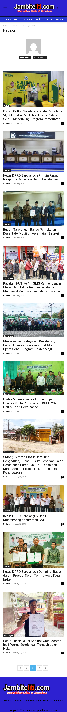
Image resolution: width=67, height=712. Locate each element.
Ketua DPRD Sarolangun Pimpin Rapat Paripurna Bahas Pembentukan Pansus (31, 177)
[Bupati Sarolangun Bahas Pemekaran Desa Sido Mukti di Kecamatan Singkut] (33, 208)
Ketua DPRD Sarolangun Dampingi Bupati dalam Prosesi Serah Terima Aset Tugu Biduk (32, 575)
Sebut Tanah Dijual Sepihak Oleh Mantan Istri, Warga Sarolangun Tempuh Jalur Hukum (32, 644)
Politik (6, 106)
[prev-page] (20, 668)
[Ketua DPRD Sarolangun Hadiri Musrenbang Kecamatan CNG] (33, 498)
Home (6, 25)
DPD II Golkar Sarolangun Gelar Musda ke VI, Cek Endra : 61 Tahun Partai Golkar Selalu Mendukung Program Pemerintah (33, 115)
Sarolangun (8, 278)
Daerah (7, 170)
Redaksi (7, 123)
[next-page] (45, 668)
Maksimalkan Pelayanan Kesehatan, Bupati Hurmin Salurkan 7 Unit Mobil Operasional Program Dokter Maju (29, 345)
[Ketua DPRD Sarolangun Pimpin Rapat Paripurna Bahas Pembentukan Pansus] (33, 151)
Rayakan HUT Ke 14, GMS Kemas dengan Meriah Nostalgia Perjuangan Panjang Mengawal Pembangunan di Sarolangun (32, 287)
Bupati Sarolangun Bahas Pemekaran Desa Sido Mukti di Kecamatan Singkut (31, 231)
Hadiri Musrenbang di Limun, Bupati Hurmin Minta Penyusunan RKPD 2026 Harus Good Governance (31, 403)
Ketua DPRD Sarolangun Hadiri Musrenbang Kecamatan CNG (25, 518)
